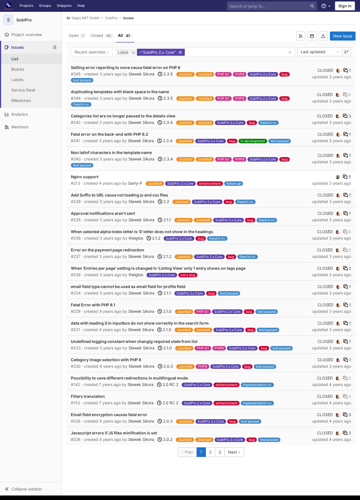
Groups (45, 5)
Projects (26, 5)
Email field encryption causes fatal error (109, 414)
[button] (31, 488)
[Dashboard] (8, 5)
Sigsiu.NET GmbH (86, 18)
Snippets (64, 5)
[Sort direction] (346, 51)
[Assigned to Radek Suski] (338, 177)
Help (81, 5)
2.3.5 (167, 74)
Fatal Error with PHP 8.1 (93, 304)
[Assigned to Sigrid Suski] (338, 70)
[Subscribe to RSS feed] (300, 36)
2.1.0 (167, 311)
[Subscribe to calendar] (311, 36)
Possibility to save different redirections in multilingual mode (129, 378)
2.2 (165, 201)
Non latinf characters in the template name (111, 152)
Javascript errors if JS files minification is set (114, 432)
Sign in (345, 5)
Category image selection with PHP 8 (106, 359)
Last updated (313, 51)
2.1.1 (166, 219)
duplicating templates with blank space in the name (120, 91)
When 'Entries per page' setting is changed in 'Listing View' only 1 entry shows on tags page (158, 268)
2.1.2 (155, 238)
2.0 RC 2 (169, 384)
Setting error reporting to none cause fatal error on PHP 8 (125, 67)
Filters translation (88, 396)
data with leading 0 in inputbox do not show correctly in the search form (140, 323)
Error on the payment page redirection (107, 249)
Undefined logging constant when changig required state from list (134, 341)
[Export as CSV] (323, 36)
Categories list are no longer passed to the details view (123, 115)
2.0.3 (167, 366)
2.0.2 (167, 439)
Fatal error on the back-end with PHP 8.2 (109, 134)
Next (233, 452)
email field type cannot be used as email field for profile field (128, 286)
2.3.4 (167, 122)
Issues (128, 18)
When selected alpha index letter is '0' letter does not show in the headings (142, 231)
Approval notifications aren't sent (103, 213)
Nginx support (84, 176)
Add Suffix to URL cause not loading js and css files (119, 195)
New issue (342, 36)
